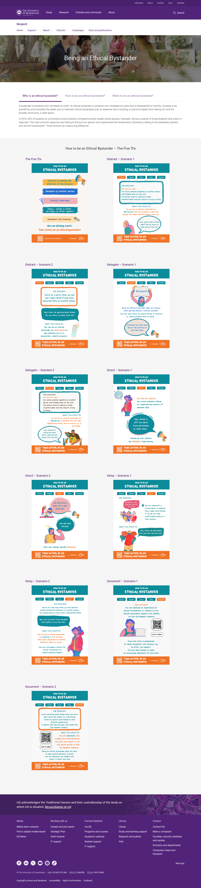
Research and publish (130, 836)
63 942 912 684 (60, 872)
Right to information (72, 880)
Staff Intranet (57, 836)
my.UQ (88, 826)
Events (160, 3)
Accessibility (54, 880)
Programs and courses (96, 831)
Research (64, 12)
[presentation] (40, 96)
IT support (56, 841)
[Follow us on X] (33, 863)
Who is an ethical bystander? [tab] (40, 95)
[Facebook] (19, 863)
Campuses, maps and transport (164, 852)
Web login (180, 863)
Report (46, 30)
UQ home (139, 3)
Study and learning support (133, 831)
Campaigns (78, 30)
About (111, 12)
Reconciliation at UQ (58, 807)
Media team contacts (28, 826)
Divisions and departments (167, 845)
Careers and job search (62, 826)
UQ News (21, 836)
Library (122, 826)
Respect (22, 24)
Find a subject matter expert (31, 831)
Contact (180, 3)
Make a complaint (162, 831)
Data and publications (100, 30)
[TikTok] (54, 863)
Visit (121, 841)
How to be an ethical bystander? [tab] (85, 95)
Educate (61, 30)
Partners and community (88, 12)
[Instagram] (47, 863)
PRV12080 (99, 872)
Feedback (87, 880)
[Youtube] (40, 863)
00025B (80, 872)
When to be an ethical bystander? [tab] (132, 95)
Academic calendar (94, 836)
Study (49, 12)
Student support (93, 841)
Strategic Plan (58, 831)
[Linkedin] (26, 863)
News (150, 3)
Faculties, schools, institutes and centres (167, 838)
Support (32, 30)
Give (170, 3)
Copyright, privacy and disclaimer (32, 880)
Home (20, 30)
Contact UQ (159, 826)
